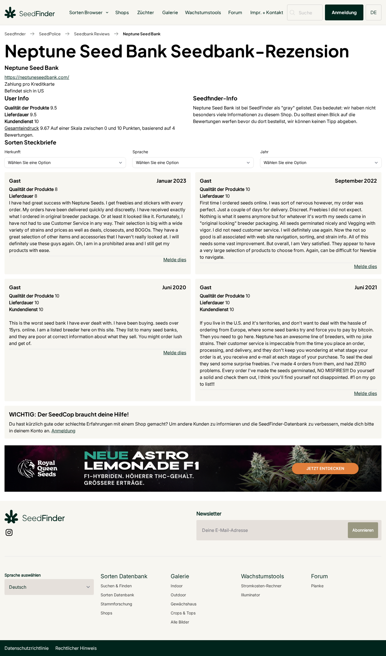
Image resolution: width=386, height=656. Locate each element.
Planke (317, 585)
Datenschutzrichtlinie (27, 648)
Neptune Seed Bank (142, 33)
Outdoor (178, 594)
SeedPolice (50, 33)
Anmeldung (344, 12)
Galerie (170, 12)
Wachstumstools (203, 12)
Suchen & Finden (116, 585)
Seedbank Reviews (92, 33)
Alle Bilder (180, 622)
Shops (122, 12)
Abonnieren (363, 530)
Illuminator (250, 594)
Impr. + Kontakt (266, 12)
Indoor (177, 585)
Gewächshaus (183, 603)
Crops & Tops (183, 612)
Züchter (145, 12)
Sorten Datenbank (117, 594)
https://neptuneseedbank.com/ (37, 77)
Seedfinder (15, 33)
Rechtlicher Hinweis (76, 648)
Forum (235, 12)
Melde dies (174, 259)
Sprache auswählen (23, 575)
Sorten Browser (86, 12)
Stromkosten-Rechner (261, 585)
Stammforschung (116, 603)
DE (373, 12)
